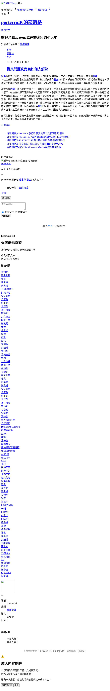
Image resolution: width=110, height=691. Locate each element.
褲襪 (3, 526)
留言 (28, 179)
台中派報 (5, 125)
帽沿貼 (4, 372)
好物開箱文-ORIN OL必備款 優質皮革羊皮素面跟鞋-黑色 (35, 133)
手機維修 (5, 543)
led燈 (3, 508)
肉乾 (3, 337)
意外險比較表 (8, 420)
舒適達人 (5, 553)
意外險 (4, 416)
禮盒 (3, 327)
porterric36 (6, 163)
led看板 (4, 519)
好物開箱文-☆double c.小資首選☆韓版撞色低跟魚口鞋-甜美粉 (38, 137)
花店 (3, 464)
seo (2, 559)
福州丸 (4, 351)
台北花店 (5, 477)
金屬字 (4, 502)
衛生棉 (4, 546)
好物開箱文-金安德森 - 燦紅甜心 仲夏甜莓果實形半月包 (35, 144)
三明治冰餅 (7, 289)
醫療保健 (24, 44)
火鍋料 (4, 348)
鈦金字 (4, 515)
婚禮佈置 (5, 471)
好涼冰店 (5, 292)
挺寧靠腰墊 (7, 430)
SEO (3, 460)
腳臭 (3, 76)
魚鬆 (3, 334)
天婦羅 (4, 344)
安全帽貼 (5, 296)
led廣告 (4, 512)
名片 (9, 57)
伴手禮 (4, 330)
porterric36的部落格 (21, 22)
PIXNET (33, 651)
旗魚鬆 (4, 323)
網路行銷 (5, 557)
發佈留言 (6, 216)
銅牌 (3, 498)
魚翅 (3, 358)
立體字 (4, 495)
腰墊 (3, 437)
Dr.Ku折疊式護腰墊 (11, 427)
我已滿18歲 (7, 685)
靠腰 (3, 434)
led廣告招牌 (7, 505)
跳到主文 (5, 30)
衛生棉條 (5, 550)
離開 (16, 685)
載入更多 (6, 198)
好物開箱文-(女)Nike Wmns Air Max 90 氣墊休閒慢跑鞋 (34, 147)
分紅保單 (5, 423)
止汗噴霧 (5, 310)
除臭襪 (4, 282)
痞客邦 (22, 179)
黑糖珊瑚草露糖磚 (10, 447)
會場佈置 (5, 474)
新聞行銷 (5, 563)
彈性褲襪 (5, 529)
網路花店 (5, 467)
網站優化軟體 (8, 451)
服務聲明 (82, 651)
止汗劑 (4, 306)
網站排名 (5, 458)
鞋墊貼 (4, 313)
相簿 (9, 50)
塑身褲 (4, 570)
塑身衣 (4, 566)
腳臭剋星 (5, 275)
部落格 (10, 53)
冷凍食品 (5, 354)
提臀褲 (4, 576)
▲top (3, 192)
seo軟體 (5, 454)
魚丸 (3, 341)
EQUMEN (6, 572)
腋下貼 (4, 303)
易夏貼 (4, 299)
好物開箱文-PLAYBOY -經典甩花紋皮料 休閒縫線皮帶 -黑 (36, 140)
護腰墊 (4, 440)
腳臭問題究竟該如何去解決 (27, 69)
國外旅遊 (23, 187)
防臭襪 (4, 286)
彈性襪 (4, 522)
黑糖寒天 (5, 444)
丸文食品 (5, 317)
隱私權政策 (71, 651)
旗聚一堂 (5, 320)
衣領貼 (4, 272)
